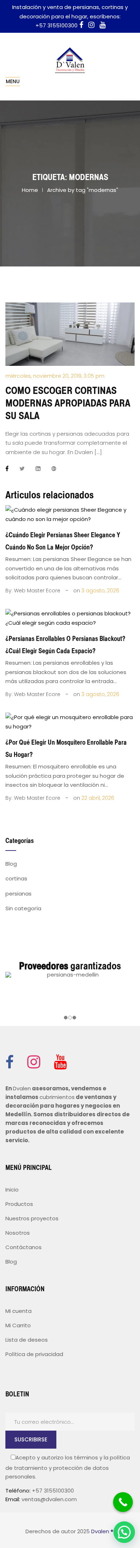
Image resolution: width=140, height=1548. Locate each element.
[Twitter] (22, 469)
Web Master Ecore (37, 590)
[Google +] (54, 469)
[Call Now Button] (123, 1502)
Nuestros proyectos (32, 1218)
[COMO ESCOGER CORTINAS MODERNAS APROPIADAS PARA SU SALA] (70, 333)
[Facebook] (9, 469)
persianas (18, 893)
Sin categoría (23, 908)
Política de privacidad (34, 1354)
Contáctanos (23, 1247)
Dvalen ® (102, 1531)
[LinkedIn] (38, 469)
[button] (124, 1532)
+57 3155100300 (57, 25)
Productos (19, 1204)
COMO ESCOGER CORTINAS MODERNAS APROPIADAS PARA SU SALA (67, 403)
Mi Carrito (18, 1325)
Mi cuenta (18, 1311)
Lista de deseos (26, 1339)
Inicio (12, 1189)
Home (30, 190)
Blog (11, 863)
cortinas (16, 878)
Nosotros (17, 1233)
